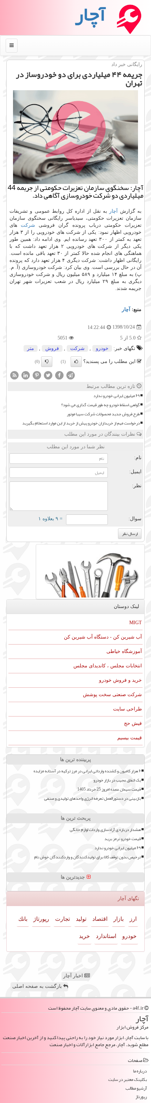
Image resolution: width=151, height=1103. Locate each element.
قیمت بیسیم (129, 737)
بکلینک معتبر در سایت (127, 1080)
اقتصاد (99, 919)
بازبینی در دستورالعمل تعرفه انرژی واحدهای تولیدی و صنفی (92, 798)
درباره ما (140, 1071)
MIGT (135, 622)
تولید (81, 919)
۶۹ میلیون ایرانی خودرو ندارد (116, 396)
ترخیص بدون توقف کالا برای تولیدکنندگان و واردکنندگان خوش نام (87, 857)
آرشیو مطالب (136, 1088)
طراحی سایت (127, 709)
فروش (52, 348)
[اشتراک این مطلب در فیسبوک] (59, 374)
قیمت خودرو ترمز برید (122, 839)
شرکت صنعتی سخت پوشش (112, 694)
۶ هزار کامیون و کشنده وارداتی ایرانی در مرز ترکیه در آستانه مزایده (87, 771)
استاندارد (106, 936)
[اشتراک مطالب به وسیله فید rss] (14, 374)
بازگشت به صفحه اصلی (37, 986)
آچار (113, 211)
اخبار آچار (73, 975)
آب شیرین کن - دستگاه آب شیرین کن (103, 637)
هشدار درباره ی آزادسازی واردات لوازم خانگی (105, 830)
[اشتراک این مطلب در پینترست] (37, 374)
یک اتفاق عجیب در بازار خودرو (117, 780)
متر (30, 348)
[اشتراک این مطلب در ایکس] (48, 374)
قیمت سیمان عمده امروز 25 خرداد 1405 (109, 789)
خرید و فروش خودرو (120, 680)
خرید (84, 936)
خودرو (102, 348)
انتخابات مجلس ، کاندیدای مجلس (107, 665)
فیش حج (133, 723)
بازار (118, 919)
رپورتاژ (41, 919)
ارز (133, 919)
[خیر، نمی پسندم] (46, 361)
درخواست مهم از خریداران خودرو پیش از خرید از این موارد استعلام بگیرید (81, 423)
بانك (22, 919)
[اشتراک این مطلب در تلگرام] (71, 374)
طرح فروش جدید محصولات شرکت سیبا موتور (103, 414)
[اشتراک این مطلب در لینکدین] (26, 374)
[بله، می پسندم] (76, 361)
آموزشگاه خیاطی (124, 651)
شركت (28, 225)
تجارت (62, 919)
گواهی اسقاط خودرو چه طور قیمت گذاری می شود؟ (100, 405)
